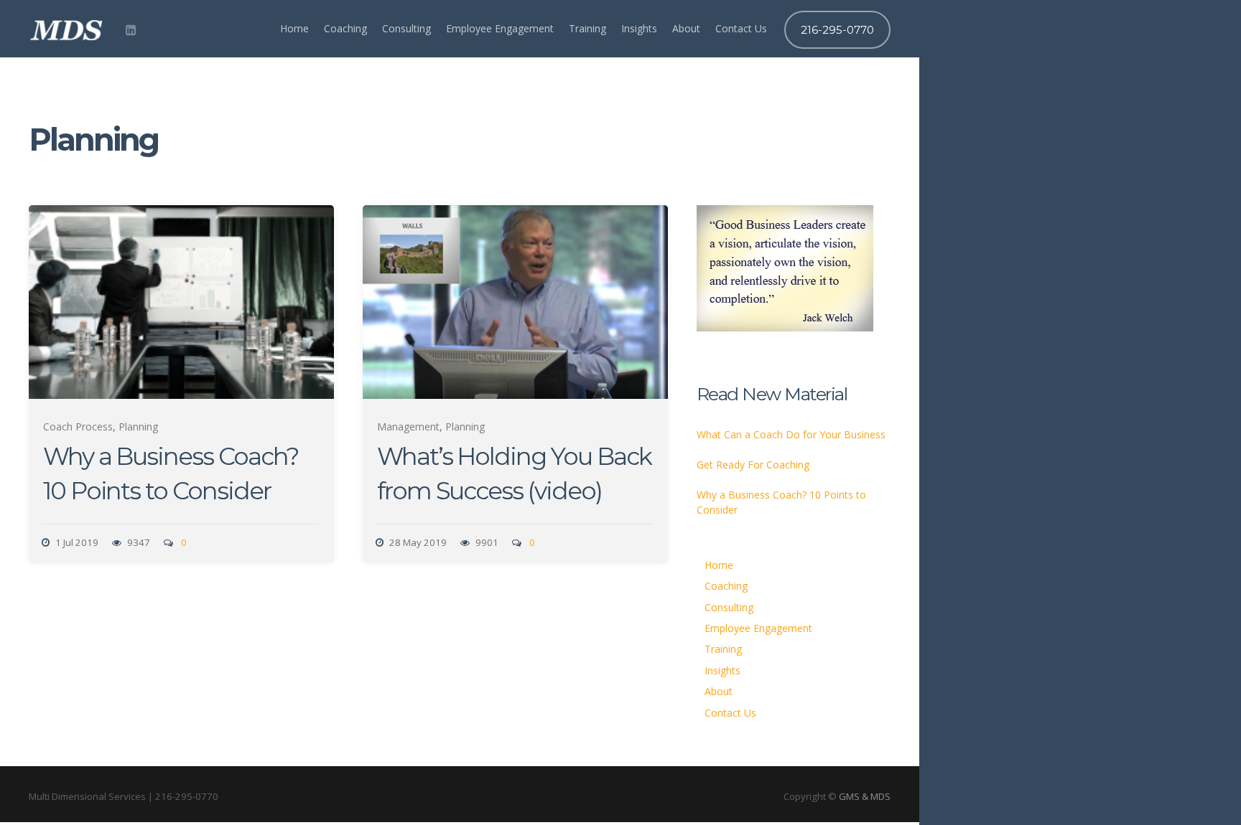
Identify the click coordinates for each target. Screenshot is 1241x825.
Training (587, 28)
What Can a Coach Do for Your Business (791, 434)
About (686, 28)
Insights (639, 28)
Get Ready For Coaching (753, 464)
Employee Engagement (500, 28)
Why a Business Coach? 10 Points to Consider (781, 502)
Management (408, 426)
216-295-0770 (837, 30)
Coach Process (78, 426)
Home (294, 28)
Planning (138, 426)
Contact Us (741, 28)
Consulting (406, 28)
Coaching (345, 28)
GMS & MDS (865, 796)
